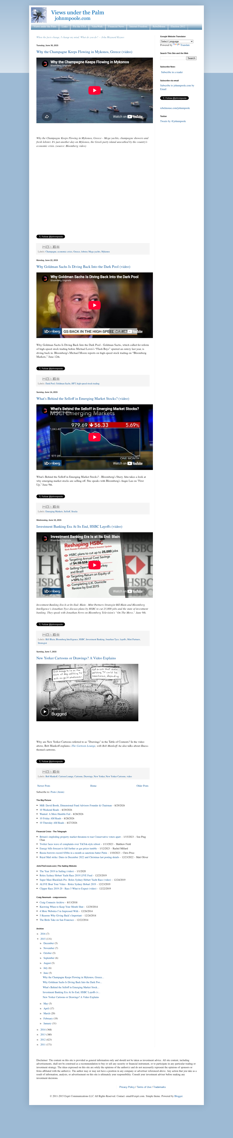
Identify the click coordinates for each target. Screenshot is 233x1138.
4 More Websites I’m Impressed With (59, 911)
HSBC (82, 639)
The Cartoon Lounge (83, 745)
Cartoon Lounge (66, 776)
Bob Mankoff (52, 776)
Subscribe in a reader (172, 72)
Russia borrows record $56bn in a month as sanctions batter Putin (73, 852)
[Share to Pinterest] (58, 247)
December (49, 943)
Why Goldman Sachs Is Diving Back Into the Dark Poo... (72, 982)
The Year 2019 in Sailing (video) (57, 871)
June (46, 973)
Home (93, 785)
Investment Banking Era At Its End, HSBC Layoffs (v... (71, 992)
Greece (76, 251)
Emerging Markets (54, 511)
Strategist (42, 643)
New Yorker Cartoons (116, 776)
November (49, 948)
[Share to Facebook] (54, 247)
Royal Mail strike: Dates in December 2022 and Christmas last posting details (79, 857)
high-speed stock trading (88, 383)
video (129, 776)
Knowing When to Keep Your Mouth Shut (61, 906)
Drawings (88, 776)
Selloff (67, 511)
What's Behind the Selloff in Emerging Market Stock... (71, 987)
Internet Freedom (138, 26)
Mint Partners (133, 639)
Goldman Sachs (63, 383)
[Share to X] (51, 247)
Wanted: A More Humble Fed (55, 814)
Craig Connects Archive (52, 902)
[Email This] (44, 247)
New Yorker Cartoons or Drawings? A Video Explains (76, 657)
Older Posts (142, 785)
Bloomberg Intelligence (67, 639)
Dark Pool (50, 383)
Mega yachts (94, 251)
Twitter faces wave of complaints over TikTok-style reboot (70, 844)
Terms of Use (144, 1087)
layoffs (123, 639)
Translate (185, 45)
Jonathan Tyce (112, 639)
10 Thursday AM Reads (52, 822)
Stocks (74, 511)
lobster (84, 251)
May (46, 1003)
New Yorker (99, 776)
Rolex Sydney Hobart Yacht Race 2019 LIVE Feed (66, 875)
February (49, 1018)
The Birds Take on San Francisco (57, 920)
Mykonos (105, 251)
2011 (43, 1044)
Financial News (116, 26)
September (49, 958)
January (48, 1023)
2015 (43, 938)
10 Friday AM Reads (50, 818)
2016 (43, 933)
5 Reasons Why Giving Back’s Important (61, 915)
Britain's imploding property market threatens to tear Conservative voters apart (80, 836)
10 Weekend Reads (49, 809)
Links (65, 26)
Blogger (178, 1096)
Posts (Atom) (57, 792)
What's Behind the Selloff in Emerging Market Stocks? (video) (82, 398)
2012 (43, 1039)
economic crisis (65, 251)
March (47, 1013)
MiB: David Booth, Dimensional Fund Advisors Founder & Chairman (76, 805)
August (48, 963)
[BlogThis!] (47, 247)
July (46, 968)
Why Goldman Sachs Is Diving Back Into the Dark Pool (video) (83, 266)
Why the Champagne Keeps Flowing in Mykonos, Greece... (73, 977)
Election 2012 (178, 26)
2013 (43, 1034)
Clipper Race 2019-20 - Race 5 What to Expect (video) (68, 888)
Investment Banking (95, 639)
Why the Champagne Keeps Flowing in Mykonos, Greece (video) (84, 51)
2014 (43, 1029)
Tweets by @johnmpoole (173, 121)
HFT (74, 383)
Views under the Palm (44, 26)
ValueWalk (97, 26)
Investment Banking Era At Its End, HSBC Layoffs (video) (79, 526)
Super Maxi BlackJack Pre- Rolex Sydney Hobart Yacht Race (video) (75, 879)
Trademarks (159, 1087)
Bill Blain (50, 639)
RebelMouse (159, 26)
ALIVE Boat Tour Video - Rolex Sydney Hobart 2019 (68, 884)
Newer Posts (43, 785)
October (48, 953)
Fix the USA (79, 26)
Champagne (51, 251)
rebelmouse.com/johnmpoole (175, 108)
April (47, 1008)
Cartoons (78, 776)
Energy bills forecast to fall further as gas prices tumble (68, 848)
